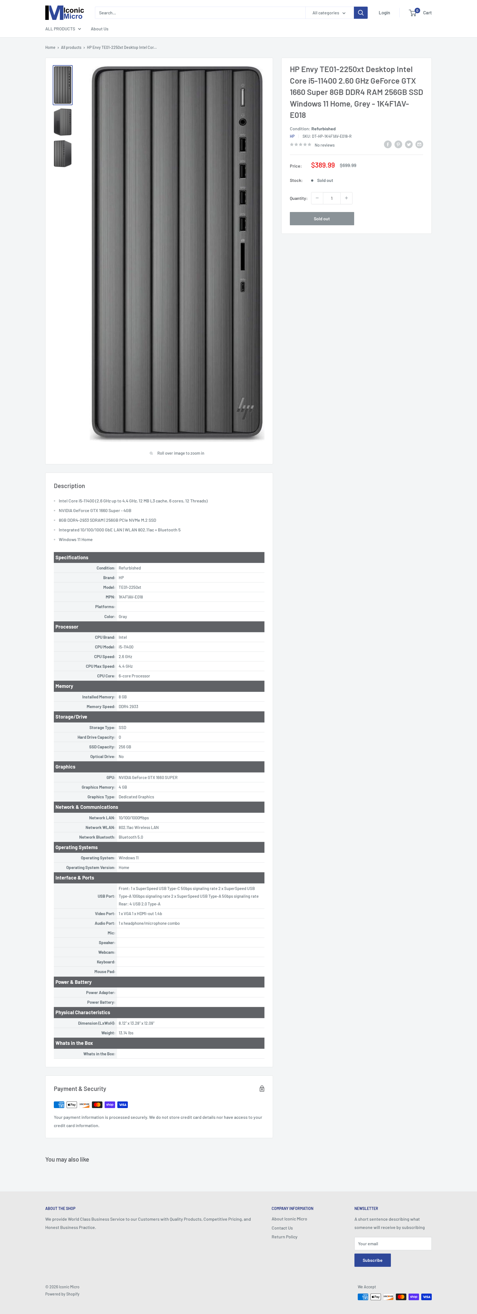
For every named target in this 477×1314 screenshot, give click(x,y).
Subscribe (373, 1260)
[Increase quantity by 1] (346, 198)
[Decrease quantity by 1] (317, 198)
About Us (99, 28)
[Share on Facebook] (388, 144)
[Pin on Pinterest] (398, 144)
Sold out (322, 218)
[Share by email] (419, 144)
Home (50, 47)
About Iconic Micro (289, 1218)
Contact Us (282, 1227)
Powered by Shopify (62, 1294)
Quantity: (299, 197)
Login (384, 12)
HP (292, 136)
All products (71, 47)
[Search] (361, 13)
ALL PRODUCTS (60, 28)
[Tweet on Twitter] (409, 144)
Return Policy (285, 1236)
